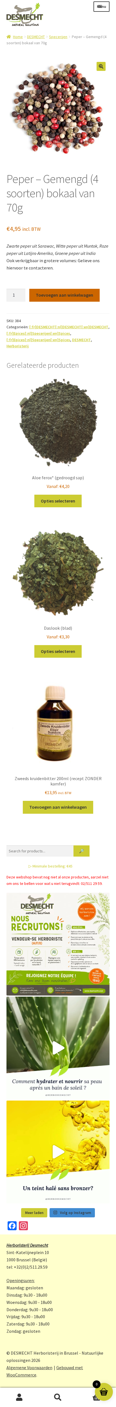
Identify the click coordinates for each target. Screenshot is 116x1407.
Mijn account (19, 1397)
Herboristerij (17, 345)
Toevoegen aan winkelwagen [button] (58, 807)
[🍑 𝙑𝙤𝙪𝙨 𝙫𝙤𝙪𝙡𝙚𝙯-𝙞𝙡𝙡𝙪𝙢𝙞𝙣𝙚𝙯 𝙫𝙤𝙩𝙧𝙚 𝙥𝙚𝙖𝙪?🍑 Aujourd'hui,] (58, 1152)
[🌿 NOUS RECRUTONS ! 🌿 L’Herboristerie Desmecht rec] (58, 944)
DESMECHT (36, 36)
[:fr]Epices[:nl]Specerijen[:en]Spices (38, 333)
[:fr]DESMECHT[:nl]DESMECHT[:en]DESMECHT (68, 326)
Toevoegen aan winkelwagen (64, 295)
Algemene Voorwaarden (29, 1367)
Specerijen (58, 36)
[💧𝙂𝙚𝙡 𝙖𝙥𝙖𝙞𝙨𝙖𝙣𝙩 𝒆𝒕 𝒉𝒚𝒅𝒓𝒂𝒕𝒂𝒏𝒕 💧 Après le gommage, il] (58, 1048)
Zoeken (58, 1397)
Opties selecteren (58, 501)
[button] (101, 66)
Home (18, 36)
